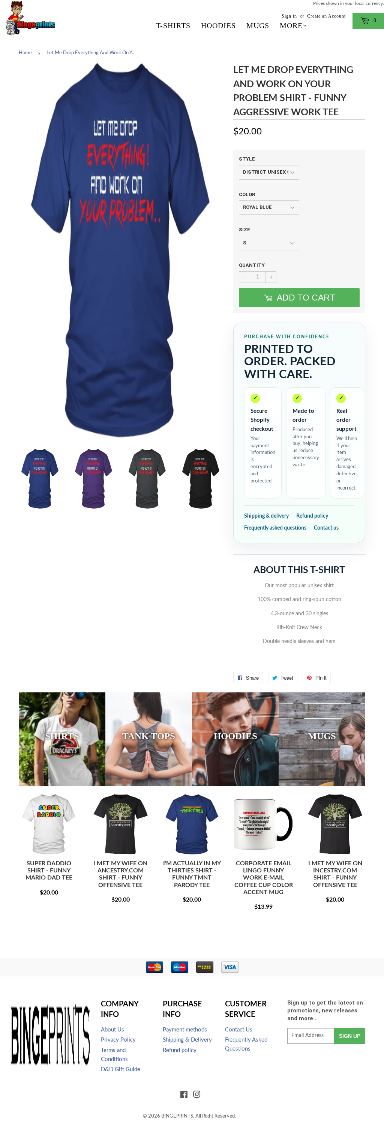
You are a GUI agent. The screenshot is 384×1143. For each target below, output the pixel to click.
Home (25, 53)
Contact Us (238, 1030)
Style (247, 159)
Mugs (257, 25)
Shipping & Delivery (187, 1040)
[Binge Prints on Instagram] (197, 1095)
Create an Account (326, 16)
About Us (112, 1030)
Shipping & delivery (266, 516)
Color (247, 194)
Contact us (326, 528)
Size (244, 229)
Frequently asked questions (275, 528)
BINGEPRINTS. (177, 1116)
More (291, 25)
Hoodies (218, 25)
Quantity (252, 265)
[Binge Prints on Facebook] (184, 1095)
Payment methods (185, 1030)
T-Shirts (173, 25)
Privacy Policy (118, 1040)
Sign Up (349, 1036)
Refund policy (312, 516)
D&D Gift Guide (120, 1069)
